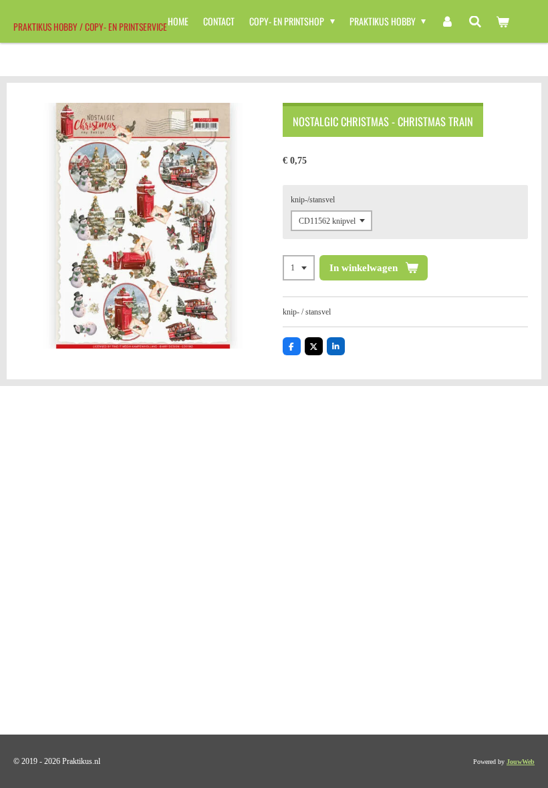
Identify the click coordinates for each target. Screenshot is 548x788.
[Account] (447, 21)
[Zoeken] (475, 21)
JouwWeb (521, 761)
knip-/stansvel (313, 199)
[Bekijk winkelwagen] (503, 21)
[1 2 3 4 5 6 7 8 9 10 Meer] (299, 267)
